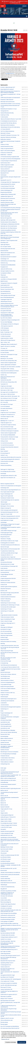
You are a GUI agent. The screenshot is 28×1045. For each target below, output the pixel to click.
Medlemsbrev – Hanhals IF (6, 154)
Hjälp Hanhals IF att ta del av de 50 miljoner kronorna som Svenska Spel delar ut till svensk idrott (10, 840)
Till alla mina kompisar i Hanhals (7, 617)
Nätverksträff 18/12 (5, 172)
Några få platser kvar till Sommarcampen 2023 (10, 548)
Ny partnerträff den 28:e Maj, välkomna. (9, 123)
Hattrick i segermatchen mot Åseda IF (8, 364)
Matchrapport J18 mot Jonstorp (7, 506)
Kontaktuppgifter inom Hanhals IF (8, 542)
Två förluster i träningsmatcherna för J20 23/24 (10, 516)
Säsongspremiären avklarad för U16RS (9, 475)
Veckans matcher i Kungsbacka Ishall (8, 362)
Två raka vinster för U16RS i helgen (8, 438)
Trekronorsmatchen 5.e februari (7, 680)
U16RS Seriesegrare (5, 328)
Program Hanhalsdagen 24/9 (6, 712)
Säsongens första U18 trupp (6, 200)
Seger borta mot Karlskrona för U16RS (8, 428)
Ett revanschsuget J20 (5, 453)
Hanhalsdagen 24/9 (5, 715)
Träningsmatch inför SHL (6, 293)
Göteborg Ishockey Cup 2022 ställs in (8, 780)
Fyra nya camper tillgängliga (6, 322)
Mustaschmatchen (4, 250)
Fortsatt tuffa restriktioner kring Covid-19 (9, 949)
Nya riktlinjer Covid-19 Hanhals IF (7, 977)
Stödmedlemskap (4, 782)
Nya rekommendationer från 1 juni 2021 (9, 868)
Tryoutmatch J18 (4, 384)
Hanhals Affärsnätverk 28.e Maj (7, 112)
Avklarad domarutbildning (6, 465)
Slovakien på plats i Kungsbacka (7, 350)
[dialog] (14, 1037)
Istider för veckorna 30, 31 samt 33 (8, 570)
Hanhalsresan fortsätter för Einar (7, 497)
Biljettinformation (4, 281)
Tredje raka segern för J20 (6, 422)
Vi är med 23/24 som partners (7, 443)
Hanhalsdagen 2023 (5, 487)
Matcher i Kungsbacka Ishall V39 (7, 483)
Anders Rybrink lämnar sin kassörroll (8, 882)
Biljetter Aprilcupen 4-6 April (6, 235)
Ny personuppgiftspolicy (6, 724)
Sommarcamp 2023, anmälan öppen (8, 606)
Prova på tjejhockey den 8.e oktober (8, 471)
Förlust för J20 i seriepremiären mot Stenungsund (11, 485)
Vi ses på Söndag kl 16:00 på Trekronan (9, 160)
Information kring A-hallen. (6, 720)
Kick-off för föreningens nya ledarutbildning (10, 1026)
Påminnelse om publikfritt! (6, 996)
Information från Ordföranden (7, 895)
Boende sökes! (4, 870)
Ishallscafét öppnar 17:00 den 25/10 (8, 817)
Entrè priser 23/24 (4, 463)
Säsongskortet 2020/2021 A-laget (8, 975)
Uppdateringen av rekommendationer (8, 837)
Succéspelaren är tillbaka (6, 273)
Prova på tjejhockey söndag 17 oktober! (9, 823)
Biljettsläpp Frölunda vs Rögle (7, 847)
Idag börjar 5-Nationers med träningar (8, 137)
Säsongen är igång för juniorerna (7, 271)
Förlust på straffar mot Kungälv (7, 461)
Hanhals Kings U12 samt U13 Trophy (8, 602)
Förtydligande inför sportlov (6, 906)
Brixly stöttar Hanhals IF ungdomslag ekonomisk (11, 788)
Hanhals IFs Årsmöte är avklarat (7, 202)
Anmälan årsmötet (4, 876)
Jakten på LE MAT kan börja (6, 268)
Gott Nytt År (3, 770)
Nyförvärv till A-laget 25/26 (6, 218)
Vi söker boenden (4, 116)
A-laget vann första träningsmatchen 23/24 (9, 518)
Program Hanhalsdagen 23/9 (6, 493)
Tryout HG (3, 811)
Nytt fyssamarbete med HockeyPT (8, 1000)
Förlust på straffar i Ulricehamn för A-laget (9, 436)
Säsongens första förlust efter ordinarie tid (9, 447)
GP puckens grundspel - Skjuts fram (8, 941)
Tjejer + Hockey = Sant (5, 342)
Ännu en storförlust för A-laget (7, 426)
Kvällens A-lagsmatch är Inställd (7, 164)
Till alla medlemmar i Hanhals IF (7, 761)
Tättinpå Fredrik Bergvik (5, 215)
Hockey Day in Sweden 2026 (6, 152)
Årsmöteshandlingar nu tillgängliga (8, 730)
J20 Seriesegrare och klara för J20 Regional (10, 324)
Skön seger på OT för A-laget (7, 404)
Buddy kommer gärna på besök (7, 686)
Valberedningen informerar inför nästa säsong (10, 127)
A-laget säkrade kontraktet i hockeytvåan (9, 615)
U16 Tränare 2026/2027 (5, 129)
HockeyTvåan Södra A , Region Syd (8, 557)
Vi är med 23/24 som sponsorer (7, 445)
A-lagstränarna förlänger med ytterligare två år (10, 319)
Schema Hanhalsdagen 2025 (6, 190)
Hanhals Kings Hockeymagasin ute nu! (8, 698)
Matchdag (3, 449)
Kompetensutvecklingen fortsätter (8, 919)
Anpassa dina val (5, 1039)
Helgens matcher (4, 813)
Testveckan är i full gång (6, 538)
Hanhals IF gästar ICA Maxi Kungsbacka (9, 586)
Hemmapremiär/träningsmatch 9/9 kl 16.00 (9, 512)
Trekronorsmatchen (5, 690)
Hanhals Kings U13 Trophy (6, 608)
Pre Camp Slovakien (5, 352)
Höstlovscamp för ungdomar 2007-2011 (9, 994)
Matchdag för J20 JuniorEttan (7, 358)
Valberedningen (4, 884)
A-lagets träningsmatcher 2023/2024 (8, 578)
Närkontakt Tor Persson (5, 133)
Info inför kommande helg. (6, 631)
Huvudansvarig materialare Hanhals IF (8, 784)
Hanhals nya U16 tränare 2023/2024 (8, 582)
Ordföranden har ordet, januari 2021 (8, 915)
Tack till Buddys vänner (5, 676)
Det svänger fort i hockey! (6, 740)
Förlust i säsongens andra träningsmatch (9, 510)
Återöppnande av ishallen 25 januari (8, 917)
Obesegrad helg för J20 (5, 504)
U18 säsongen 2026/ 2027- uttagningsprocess (10, 182)
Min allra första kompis (5, 672)
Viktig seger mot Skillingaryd (6, 627)
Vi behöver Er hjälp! (4, 851)
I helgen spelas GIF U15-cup (6, 808)
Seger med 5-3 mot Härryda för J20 (8, 477)
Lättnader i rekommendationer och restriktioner (10, 872)
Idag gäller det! (4, 888)
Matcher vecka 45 (4, 804)
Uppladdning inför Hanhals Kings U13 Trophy (10, 604)
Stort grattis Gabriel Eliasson (6, 408)
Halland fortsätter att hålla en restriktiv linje (9, 923)
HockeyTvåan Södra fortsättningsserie (9, 372)
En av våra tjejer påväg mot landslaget (8, 753)
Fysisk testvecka (4, 568)
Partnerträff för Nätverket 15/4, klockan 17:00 (10, 135)
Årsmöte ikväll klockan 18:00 (6, 287)
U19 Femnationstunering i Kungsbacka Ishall (10, 156)
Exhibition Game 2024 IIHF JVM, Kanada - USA (10, 396)
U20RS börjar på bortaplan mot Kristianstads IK (10, 97)
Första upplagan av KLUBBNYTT (7, 921)
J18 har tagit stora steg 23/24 (7, 326)
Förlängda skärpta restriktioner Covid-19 (9, 937)
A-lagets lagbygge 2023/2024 (7, 574)
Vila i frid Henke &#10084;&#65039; (8, 434)
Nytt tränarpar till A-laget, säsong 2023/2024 (10, 592)
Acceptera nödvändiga (11, 1042)
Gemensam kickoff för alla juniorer (8, 198)
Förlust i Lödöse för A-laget (6, 621)
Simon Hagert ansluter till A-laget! (7, 491)
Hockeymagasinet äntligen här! (7, 815)
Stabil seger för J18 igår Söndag (7, 469)
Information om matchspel (6, 908)
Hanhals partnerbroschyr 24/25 (7, 303)
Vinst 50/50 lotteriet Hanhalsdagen (8, 188)
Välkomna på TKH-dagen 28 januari (8, 340)
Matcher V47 (3, 800)
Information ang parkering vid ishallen (8, 890)
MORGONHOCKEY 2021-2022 (6, 835)
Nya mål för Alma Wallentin (6, 317)
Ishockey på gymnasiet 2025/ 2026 (8, 248)
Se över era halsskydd (5, 406)
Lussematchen (4, 702)
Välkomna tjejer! (4, 502)
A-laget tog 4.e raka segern (6, 386)
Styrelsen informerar (5, 742)
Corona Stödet (4, 898)
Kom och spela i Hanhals (6, 246)
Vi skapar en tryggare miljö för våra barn (9, 825)
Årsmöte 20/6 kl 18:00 (9, 30)
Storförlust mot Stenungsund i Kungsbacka (10, 430)
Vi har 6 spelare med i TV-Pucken (7, 981)
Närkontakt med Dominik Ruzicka (7, 101)
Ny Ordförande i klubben (6, 857)
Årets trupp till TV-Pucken (6, 987)
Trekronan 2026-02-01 (5, 168)
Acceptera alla (21, 1042)
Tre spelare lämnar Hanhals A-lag (7, 550)
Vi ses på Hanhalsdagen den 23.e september (10, 499)
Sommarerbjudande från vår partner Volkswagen (11, 207)
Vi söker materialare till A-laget (7, 833)
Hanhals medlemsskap (5, 878)
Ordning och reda (4, 441)
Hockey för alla (4, 584)
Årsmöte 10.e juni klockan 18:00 (7, 289)
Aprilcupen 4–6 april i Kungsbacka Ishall (9, 240)
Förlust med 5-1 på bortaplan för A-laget (9, 354)
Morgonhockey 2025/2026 (6, 192)
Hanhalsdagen (4, 522)
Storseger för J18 (4, 410)
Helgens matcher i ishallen (6, 819)
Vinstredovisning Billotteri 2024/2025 (8, 230)
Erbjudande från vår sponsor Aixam (8, 960)
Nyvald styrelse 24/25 (5, 285)
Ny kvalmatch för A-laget (6, 629)
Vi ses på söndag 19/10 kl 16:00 (7, 186)
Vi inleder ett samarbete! (6, 336)
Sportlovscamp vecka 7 (5, 162)
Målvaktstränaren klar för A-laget (7, 564)
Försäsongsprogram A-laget (6, 532)
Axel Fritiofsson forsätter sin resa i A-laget (9, 540)
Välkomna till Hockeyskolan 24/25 (8, 252)
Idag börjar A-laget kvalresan (6, 635)
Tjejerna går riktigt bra (5, 244)
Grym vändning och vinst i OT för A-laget (9, 398)
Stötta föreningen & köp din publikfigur (9, 913)
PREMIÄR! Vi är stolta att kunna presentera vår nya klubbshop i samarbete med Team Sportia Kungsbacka (11, 930)
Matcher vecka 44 (4, 418)
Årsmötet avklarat (4, 1022)
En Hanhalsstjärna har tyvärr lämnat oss (9, 121)
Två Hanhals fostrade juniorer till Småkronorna (10, 544)
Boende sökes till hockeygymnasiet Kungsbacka (11, 706)
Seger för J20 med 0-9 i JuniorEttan (8, 346)
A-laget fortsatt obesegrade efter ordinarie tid (10, 459)
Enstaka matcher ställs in (6, 900)
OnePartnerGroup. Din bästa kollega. (8, 260)
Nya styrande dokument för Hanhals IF (8, 256)
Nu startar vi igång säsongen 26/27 (8, 87)
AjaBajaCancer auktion (5, 254)
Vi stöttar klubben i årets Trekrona (8, 757)
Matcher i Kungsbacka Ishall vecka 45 (8, 400)
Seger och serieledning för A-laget (8, 619)
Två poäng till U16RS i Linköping (7, 368)
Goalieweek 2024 (4, 277)
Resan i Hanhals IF (4, 451)
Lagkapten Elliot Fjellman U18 (7, 196)
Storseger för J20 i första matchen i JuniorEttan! (10, 366)
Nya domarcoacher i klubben (6, 849)
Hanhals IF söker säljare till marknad (8, 904)
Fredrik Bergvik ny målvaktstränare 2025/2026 (10, 224)
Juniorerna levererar (5, 704)
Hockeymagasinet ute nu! (6, 964)
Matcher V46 (3, 802)
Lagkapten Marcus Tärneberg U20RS (8, 194)
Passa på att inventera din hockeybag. (8, 641)
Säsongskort (3, 829)
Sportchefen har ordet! (5, 728)
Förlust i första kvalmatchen (6, 633)
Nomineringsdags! (4, 736)
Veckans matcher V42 (5, 966)
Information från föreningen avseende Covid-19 (10, 955)
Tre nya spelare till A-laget (6, 684)
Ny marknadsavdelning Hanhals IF (8, 863)
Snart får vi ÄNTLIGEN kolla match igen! (9, 985)
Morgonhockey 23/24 (5, 536)
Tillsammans (3, 275)
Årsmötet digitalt (4, 1024)
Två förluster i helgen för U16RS (7, 416)
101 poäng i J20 (4, 348)
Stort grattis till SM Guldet (6, 310)
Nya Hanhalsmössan (5, 330)
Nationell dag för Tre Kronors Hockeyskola (9, 751)
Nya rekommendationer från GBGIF (8, 933)
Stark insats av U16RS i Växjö (7, 390)
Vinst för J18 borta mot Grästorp (7, 388)
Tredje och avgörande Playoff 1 (7, 148)
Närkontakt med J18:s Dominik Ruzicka (9, 226)
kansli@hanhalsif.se (10, 73)
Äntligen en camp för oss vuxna (7, 1018)
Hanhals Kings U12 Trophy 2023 (7, 611)
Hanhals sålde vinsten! (5, 678)
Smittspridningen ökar (5, 763)
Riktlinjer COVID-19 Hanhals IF (7, 998)
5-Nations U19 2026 (5, 144)
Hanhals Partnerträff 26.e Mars (7, 146)
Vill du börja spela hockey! (6, 726)
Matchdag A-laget (4, 356)
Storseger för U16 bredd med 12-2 (8, 414)
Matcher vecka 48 (4, 795)
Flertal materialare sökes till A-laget (8, 295)
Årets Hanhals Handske (5, 744)
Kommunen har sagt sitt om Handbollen (9, 983)
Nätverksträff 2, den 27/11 (6, 180)
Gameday (3, 625)
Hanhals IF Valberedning (6, 598)
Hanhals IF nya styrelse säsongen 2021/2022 (10, 855)
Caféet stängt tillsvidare (5, 953)
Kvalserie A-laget (4, 637)
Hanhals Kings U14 (4, 708)
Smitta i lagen (3, 768)
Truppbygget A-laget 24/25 (6, 299)
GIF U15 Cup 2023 (4, 402)
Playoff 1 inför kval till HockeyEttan (8, 150)
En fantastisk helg (4, 663)
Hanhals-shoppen (4, 696)
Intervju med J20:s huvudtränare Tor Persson (10, 370)
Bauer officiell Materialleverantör (7, 297)
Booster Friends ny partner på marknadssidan (10, 874)
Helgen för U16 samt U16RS (6, 514)
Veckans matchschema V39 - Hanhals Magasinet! (11, 979)
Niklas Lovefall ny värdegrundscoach (8, 778)
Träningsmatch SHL (5, 110)
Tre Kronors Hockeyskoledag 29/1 (8, 682)
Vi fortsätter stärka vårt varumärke (8, 935)
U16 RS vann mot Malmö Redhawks (8, 688)
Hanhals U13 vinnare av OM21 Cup (8, 692)
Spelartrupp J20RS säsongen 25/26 (8, 220)
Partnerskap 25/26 (4, 242)
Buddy (2, 710)
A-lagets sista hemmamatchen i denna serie (10, 645)
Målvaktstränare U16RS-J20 (6, 880)
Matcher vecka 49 (4, 790)
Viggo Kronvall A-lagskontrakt (7, 495)
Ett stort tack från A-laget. (6, 661)
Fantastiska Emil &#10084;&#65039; (8, 264)
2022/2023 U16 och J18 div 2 (6, 759)
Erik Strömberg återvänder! (6, 534)
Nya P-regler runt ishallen (6, 951)
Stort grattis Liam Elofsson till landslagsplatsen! (10, 158)
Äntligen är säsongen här (6, 508)
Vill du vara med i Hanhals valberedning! (9, 732)
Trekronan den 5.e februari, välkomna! (8, 674)
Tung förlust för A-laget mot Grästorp (8, 424)
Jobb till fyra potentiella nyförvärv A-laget (9, 553)
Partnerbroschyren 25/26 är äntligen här (9, 222)
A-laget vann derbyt (5, 694)
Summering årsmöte (5, 572)
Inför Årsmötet (4, 576)
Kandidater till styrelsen (5, 861)
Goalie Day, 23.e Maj (5, 114)
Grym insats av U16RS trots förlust (8, 394)
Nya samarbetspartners (5, 291)
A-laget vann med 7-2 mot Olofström (8, 412)
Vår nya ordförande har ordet (6, 1020)
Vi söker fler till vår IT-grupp (6, 827)
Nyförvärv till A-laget (5, 546)
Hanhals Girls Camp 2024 (6, 308)
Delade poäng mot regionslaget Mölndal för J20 (11, 489)
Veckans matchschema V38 (6, 989)
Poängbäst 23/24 (4, 266)
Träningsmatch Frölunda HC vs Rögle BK (9, 283)
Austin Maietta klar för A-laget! (7, 520)
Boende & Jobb (4, 590)
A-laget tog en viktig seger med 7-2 (8, 623)
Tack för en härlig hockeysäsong (7, 131)
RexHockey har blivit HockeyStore (8, 125)
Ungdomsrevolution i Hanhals (7, 338)
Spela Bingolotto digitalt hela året (7, 170)
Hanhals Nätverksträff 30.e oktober (8, 184)
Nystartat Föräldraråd (5, 806)
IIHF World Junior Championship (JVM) (9, 360)
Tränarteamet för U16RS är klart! (7, 312)
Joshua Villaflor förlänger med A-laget (8, 530)
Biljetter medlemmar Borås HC (7, 738)
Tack (2, 613)
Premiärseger (3, 473)
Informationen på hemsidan (6, 562)
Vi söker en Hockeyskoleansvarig (7, 886)
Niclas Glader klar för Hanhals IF (7, 89)
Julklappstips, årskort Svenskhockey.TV (9, 344)
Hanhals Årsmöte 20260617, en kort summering (10, 103)
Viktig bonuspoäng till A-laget (7, 650)
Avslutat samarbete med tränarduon (8, 596)
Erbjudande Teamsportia (6, 588)
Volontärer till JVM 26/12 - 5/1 (7, 555)
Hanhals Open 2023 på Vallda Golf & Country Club (11, 457)
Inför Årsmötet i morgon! (6, 859)
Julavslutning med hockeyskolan (7, 700)
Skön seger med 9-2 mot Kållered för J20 (9, 392)
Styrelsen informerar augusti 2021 (8, 831)
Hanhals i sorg (4, 374)
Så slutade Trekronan (5, 755)
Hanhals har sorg (4, 262)
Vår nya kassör (4, 853)
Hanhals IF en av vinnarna (6, 939)
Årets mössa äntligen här (6, 902)
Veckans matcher (4, 786)
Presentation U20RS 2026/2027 (7, 99)
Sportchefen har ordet (5, 722)
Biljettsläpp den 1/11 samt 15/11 (7, 420)
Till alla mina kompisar (5, 600)
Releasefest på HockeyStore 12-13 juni (9, 108)
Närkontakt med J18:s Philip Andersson (9, 228)
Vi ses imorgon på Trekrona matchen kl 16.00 (10, 667)
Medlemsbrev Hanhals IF (6, 139)
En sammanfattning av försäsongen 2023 (9, 566)
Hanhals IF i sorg (4, 455)
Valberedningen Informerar (6, 301)
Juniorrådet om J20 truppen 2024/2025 (9, 279)
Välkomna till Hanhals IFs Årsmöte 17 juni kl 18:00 (11, 119)
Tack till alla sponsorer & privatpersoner (9, 665)
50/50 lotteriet (3, 175)
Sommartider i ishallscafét (6, 594)
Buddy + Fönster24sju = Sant (6, 332)
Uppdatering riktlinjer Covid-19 (7, 962)
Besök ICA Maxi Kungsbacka (6, 166)
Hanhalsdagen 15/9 (5, 258)
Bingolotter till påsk (5, 639)
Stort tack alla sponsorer (6, 334)
